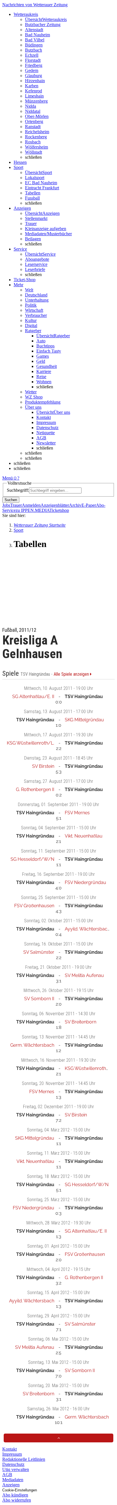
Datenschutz (47, 427)
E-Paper (89, 505)
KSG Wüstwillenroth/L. (30, 743)
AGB (41, 437)
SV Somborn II (39, 998)
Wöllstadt (33, 152)
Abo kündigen (15, 1495)
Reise (41, 376)
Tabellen (32, 192)
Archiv (75, 505)
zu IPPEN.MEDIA (32, 510)
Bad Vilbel (34, 39)
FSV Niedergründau (85, 882)
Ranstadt (33, 126)
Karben (31, 85)
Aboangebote (37, 259)
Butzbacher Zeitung (42, 24)
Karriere (43, 371)
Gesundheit (46, 366)
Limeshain (34, 96)
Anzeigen (11, 1484)
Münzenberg (36, 101)
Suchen (11, 500)
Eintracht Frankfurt (42, 187)
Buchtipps (45, 346)
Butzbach (33, 50)
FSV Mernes (77, 812)
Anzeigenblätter (55, 505)
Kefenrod (33, 90)
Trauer (31, 223)
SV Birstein (43, 766)
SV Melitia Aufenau (84, 975)
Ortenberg (34, 121)
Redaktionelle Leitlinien (23, 1459)
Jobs (6, 505)
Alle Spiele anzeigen (72, 674)
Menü (7, 478)
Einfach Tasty (48, 351)
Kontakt (43, 417)
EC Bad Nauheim (41, 182)
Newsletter (46, 442)
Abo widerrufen (16, 1500)
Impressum (46, 422)
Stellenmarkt (36, 218)
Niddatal (32, 111)
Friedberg (33, 65)
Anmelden (31, 505)
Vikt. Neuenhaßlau (84, 836)
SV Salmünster (38, 952)
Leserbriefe (35, 269)
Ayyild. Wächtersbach (87, 929)
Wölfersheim (36, 147)
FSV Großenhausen (34, 905)
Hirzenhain (35, 80)
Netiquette (45, 432)
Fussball (32, 198)
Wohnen (43, 381)
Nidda (30, 106)
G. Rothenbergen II (35, 789)
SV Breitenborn (80, 1022)
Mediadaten (12, 1479)
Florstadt (33, 60)
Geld (40, 361)
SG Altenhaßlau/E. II (33, 696)
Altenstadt (34, 29)
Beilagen (33, 238)
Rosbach (33, 141)
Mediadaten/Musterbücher (48, 233)
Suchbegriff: (18, 490)
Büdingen (34, 45)
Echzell (31, 55)
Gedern (31, 70)
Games (42, 356)
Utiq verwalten (15, 1469)
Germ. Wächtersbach (32, 1045)
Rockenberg (36, 136)
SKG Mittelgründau (84, 719)
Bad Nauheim (37, 34)
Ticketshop (59, 510)
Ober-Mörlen (37, 116)
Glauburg (33, 75)
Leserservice (36, 264)
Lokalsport (34, 177)
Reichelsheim (37, 131)
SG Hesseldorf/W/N (32, 859)
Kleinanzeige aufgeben (45, 228)
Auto (40, 340)
